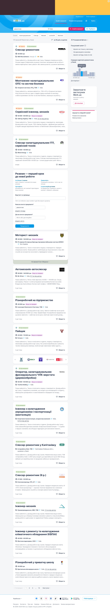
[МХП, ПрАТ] (21, 359)
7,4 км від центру (50, 510)
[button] (86, 20)
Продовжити (24, 226)
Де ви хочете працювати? (24, 214)
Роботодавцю (90, 16)
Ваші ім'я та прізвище (22, 195)
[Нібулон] (31, 359)
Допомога (56, 604)
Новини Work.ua (46, 604)
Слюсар (36, 35)
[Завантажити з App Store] (64, 598)
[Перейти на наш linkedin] (50, 598)
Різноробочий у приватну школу (34, 562)
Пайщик (20, 331)
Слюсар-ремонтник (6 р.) (30, 475)
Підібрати (92, 29)
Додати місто (19, 221)
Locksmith (52, 35)
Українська (16, 598)
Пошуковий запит (77, 46)
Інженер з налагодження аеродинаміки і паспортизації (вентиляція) (33, 411)
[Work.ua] (18, 20)
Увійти (93, 21)
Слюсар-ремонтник (27, 49)
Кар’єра (36, 604)
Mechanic (60, 35)
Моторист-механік (26, 235)
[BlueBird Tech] (40, 359)
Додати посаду (20, 211)
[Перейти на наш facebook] (36, 598)
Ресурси (16, 604)
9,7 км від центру (36, 276)
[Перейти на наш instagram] (46, 598)
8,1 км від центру (43, 118)
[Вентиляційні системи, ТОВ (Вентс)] (50, 359)
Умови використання (68, 604)
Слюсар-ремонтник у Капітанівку (35, 444)
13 (39, 588)
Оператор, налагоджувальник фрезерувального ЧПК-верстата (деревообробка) (35, 374)
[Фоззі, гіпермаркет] (60, 359)
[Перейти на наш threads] (41, 598)
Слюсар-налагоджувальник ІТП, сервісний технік (35, 144)
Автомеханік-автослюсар (31, 269)
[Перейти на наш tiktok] (55, 598)
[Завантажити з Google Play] (75, 598)
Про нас (30, 604)
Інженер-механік (25, 506)
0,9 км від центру (23, 421)
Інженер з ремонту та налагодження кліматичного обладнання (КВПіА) (37, 533)
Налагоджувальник (25, 35)
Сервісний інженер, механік (32, 111)
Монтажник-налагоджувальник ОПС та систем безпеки (34, 82)
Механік (43, 35)
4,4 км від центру (50, 569)
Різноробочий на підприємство (34, 300)
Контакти (23, 604)
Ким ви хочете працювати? (24, 204)
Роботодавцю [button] (88, 598)
